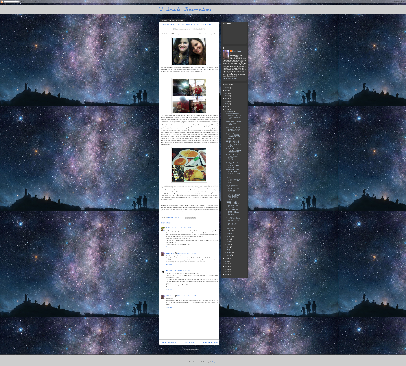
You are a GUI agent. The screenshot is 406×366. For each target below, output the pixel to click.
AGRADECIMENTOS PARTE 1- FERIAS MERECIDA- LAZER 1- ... (233, 172)
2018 (226, 109)
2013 (226, 269)
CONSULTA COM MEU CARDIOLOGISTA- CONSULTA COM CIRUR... (233, 197)
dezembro (230, 111)
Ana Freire (169, 271)
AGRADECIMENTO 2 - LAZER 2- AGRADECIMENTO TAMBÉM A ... (233, 165)
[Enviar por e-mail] (186, 218)
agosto (229, 236)
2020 (226, 104)
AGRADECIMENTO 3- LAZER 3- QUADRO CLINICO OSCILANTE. (233, 157)
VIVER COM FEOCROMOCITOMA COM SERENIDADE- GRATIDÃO (233, 136)
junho (228, 241)
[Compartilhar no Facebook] (192, 218)
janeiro (229, 255)
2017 (226, 258)
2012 (226, 272)
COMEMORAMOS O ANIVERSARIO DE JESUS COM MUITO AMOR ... (233, 143)
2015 (226, 264)
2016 (226, 261)
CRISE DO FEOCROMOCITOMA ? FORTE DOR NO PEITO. (233, 180)
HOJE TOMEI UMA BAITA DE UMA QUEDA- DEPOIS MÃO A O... (232, 212)
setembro (230, 233)
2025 (226, 90)
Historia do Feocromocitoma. (185, 9)
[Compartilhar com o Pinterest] (194, 218)
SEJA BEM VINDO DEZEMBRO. (232, 224)
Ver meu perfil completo (230, 78)
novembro (230, 228)
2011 (226, 274)
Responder (169, 247)
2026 (226, 88)
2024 (226, 93)
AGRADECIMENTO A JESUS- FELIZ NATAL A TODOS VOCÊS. (234, 150)
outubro (229, 231)
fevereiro (229, 252)
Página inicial (189, 342)
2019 (226, 106)
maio (228, 244)
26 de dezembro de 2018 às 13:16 (182, 271)
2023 (226, 96)
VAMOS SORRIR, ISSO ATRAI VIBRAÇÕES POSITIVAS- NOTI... (233, 129)
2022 (226, 98)
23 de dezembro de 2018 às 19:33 (181, 228)
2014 (226, 266)
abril (228, 247)
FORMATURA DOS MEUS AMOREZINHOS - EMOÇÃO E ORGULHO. (232, 188)
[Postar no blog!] (188, 218)
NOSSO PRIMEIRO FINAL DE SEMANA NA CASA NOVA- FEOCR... (233, 204)
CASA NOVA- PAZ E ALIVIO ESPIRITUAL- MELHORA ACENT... (233, 218)
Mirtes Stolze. (170, 253)
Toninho (168, 228)
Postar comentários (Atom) (191, 349)
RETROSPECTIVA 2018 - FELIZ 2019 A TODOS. (233, 123)
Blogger (214, 362)
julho (228, 239)
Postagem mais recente (168, 342)
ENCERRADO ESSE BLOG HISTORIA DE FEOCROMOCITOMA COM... (233, 116)
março (229, 250)
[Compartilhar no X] (190, 218)
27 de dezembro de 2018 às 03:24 (187, 296)
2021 (226, 101)
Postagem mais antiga (210, 342)
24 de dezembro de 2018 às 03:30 (187, 253)
